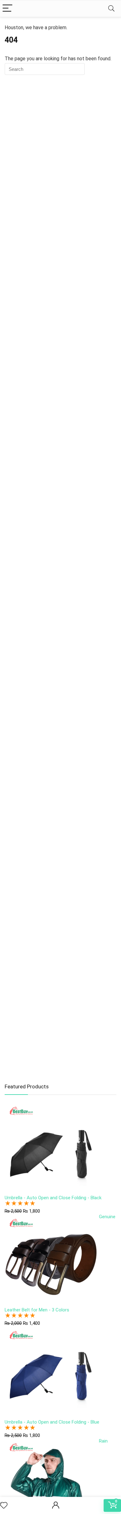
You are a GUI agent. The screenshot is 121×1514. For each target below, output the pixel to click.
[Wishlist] (3, 1506)
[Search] (111, 8)
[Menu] (7, 8)
